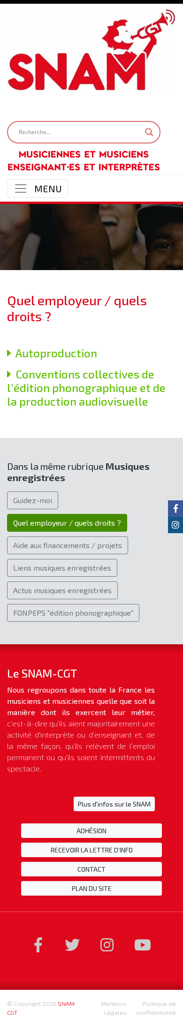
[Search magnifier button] (149, 128)
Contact (91, 868)
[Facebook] (38, 944)
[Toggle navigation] (38, 184)
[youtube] (142, 944)
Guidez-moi (32, 499)
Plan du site (92, 887)
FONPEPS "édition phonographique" (73, 611)
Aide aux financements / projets (67, 544)
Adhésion (91, 830)
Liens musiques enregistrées (62, 566)
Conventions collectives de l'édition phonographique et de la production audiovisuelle (86, 383)
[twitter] (72, 944)
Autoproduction (54, 349)
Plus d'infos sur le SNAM (114, 803)
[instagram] (107, 944)
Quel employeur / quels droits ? (67, 521)
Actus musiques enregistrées (62, 589)
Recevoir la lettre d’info (92, 849)
